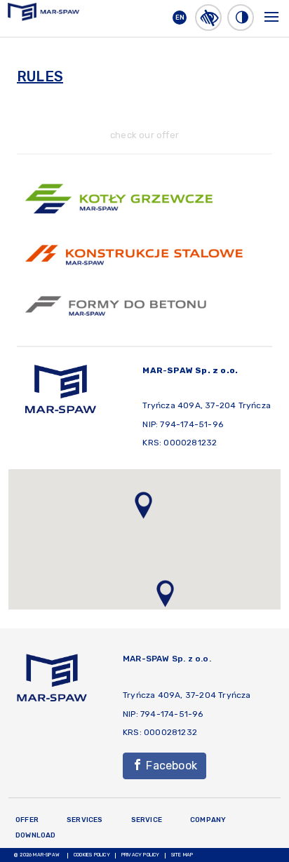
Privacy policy (140, 854)
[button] (208, 17)
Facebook (170, 765)
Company (208, 820)
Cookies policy (92, 854)
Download (35, 835)
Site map (182, 854)
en (179, 17)
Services (85, 820)
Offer (27, 820)
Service (146, 820)
